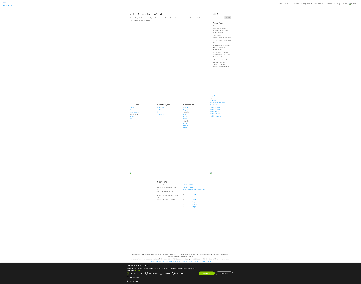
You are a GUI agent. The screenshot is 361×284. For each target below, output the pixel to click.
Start (280, 4)
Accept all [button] (206, 273)
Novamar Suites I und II (217, 102)
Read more (137, 270)
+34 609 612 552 (188, 185)
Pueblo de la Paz (215, 109)
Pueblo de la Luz (215, 107)
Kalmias (185, 125)
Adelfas (185, 107)
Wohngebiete (305, 4)
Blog (338, 4)
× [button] (359, 264)
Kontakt (344, 4)
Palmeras (213, 100)
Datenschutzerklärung (157, 261)
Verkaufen (296, 4)
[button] (161, 281)
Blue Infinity (214, 105)
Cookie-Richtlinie (187, 261)
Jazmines (186, 123)
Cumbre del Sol (318, 4)
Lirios (185, 128)
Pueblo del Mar (215, 114)
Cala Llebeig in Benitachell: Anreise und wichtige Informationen (221, 47)
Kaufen (286, 4)
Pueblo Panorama (215, 116)
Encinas (185, 116)
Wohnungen (160, 107)
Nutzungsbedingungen (173, 261)
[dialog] (180, 273)
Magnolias (213, 96)
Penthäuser (160, 110)
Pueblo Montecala (215, 111)
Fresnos (185, 119)
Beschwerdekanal (205, 261)
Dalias (185, 114)
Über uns (330, 4)
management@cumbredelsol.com (194, 189)
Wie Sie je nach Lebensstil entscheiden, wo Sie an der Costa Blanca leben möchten (222, 55)
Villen (158, 112)
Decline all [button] (224, 273)
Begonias (186, 110)
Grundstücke (161, 114)
